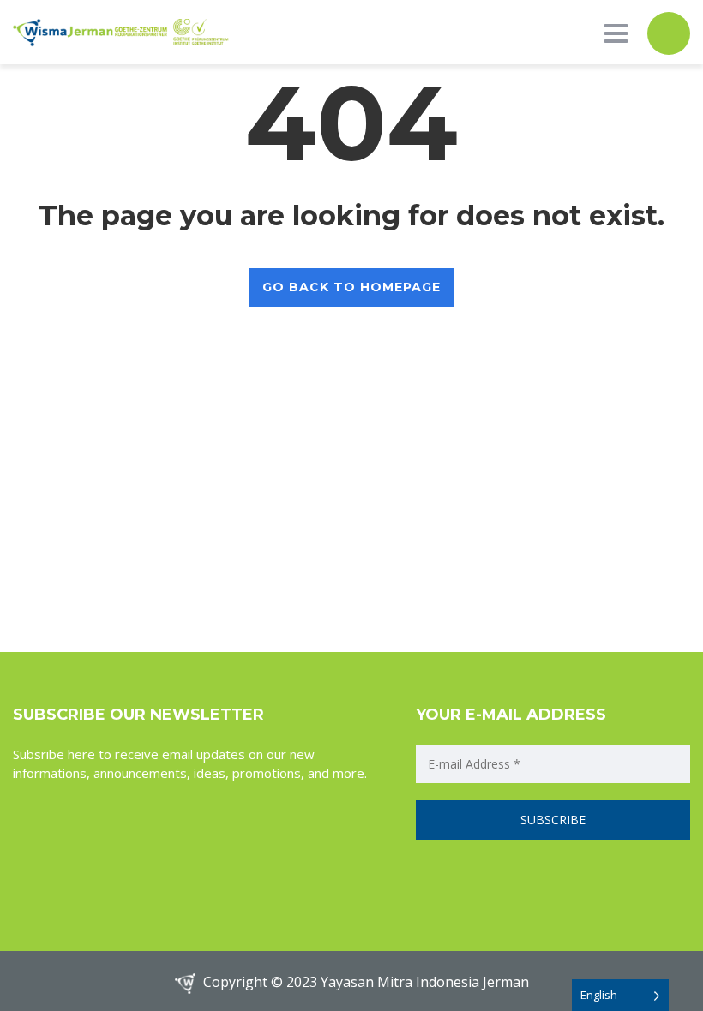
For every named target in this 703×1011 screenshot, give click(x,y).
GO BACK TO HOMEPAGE (351, 287)
